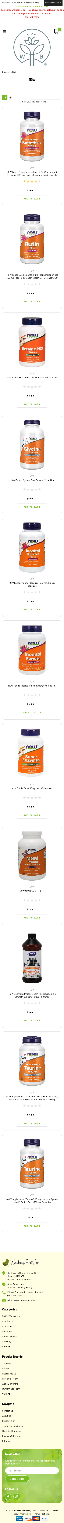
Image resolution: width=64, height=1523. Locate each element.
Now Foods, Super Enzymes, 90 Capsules (32, 788)
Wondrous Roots (52, 3)
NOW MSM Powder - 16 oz (32, 891)
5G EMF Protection (11, 1316)
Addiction (7, 1331)
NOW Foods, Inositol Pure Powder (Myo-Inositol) (32, 685)
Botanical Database (12, 1431)
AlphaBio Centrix (10, 1383)
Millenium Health (10, 1378)
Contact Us (7, 1410)
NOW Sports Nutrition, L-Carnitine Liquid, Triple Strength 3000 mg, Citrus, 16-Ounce (32, 995)
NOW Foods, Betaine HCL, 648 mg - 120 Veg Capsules (32, 377)
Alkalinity (6, 1341)
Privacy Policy (8, 1420)
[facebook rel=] (8, 1496)
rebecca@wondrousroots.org (21, 1300)
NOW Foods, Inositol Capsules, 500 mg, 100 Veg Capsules (32, 584)
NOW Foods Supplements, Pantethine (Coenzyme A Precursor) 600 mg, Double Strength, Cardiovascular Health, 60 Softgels (32, 173)
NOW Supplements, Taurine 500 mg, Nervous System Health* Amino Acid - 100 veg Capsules (32, 1201)
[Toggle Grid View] (4, 97)
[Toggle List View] (10, 97)
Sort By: (26, 101)
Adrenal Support (10, 1336)
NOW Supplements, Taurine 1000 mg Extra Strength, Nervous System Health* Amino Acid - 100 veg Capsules (32, 1098)
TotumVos (7, 1363)
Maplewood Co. (9, 1373)
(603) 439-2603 (14, 1295)
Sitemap (6, 1441)
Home (5, 72)
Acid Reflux (7, 1321)
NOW (13, 72)
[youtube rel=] (16, 1496)
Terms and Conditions (13, 1426)
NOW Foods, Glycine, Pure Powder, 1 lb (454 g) (32, 480)
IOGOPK (6, 1368)
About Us (6, 1415)
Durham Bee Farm (11, 1388)
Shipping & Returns (11, 1436)
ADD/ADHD (7, 1326)
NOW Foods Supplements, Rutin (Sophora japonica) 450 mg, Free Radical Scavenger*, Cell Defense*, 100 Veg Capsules (32, 276)
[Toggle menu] (5, 32)
